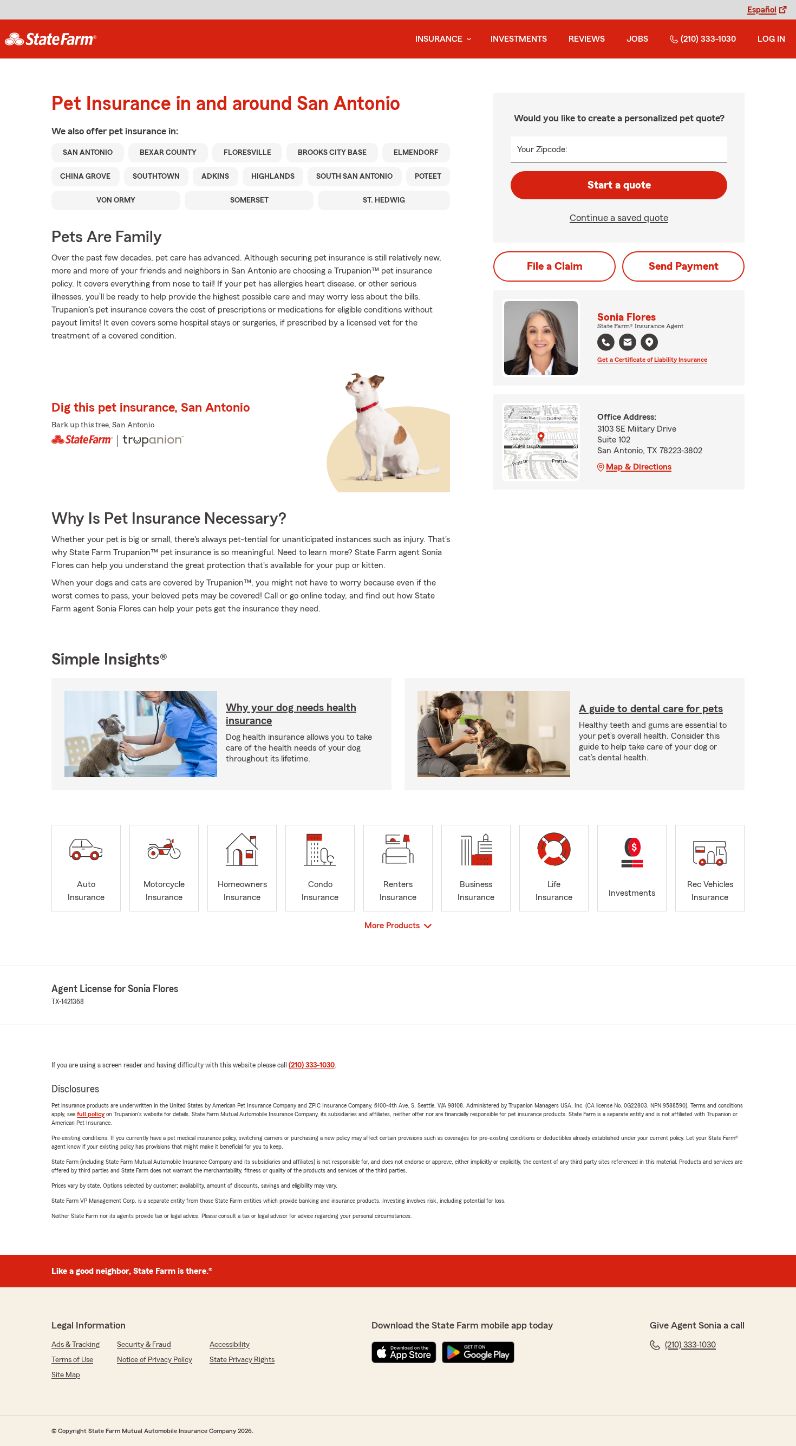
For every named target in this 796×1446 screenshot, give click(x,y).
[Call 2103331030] (606, 342)
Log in (771, 39)
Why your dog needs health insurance (291, 714)
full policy (91, 1114)
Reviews (587, 39)
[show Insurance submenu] (466, 39)
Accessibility (230, 1345)
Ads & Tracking (75, 1345)
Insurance (438, 39)
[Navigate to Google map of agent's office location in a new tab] (649, 342)
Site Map (65, 1375)
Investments (519, 39)
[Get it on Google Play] (478, 1352)
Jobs (637, 39)
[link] (50, 39)
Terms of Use (72, 1360)
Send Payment (684, 266)
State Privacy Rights (242, 1360)
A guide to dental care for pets (651, 709)
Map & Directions (638, 467)
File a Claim (555, 266)
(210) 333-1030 (708, 39)
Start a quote (619, 185)
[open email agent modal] (627, 344)
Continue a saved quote (619, 218)
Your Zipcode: (542, 149)
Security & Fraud (144, 1345)
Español (762, 9)
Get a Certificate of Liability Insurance (652, 359)
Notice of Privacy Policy (154, 1360)
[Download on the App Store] (403, 1352)
